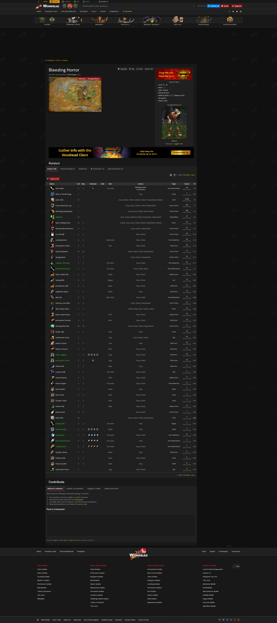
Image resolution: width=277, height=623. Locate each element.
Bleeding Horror (140, 187)
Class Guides (42, 569)
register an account (74, 540)
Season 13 (207, 573)
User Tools (57, 620)
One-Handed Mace (174, 297)
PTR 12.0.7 (75, 5)
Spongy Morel (60, 257)
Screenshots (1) (174, 105)
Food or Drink (174, 206)
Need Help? (45, 620)
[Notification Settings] (233, 11)
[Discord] (219, 619)
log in (65, 540)
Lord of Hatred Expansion (213, 569)
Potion (174, 223)
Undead (64, 60)
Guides (103, 11)
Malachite (59, 217)
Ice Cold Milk (60, 234)
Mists (87, 1)
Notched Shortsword (63, 269)
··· (93, 1)
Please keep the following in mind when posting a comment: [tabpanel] (72, 517)
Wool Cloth (59, 418)
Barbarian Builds (209, 584)
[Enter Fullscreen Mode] (229, 11)
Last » (193, 175)
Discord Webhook (68, 11)
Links (141, 69)
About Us (67, 620)
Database (84, 11)
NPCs (58, 60)
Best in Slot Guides (154, 573)
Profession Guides (44, 584)
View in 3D (149, 69)
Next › (188, 175)
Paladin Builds (208, 595)
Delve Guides (42, 573)
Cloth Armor (174, 246)
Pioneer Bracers (61, 378)
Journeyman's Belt (62, 286)
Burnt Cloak (60, 395)
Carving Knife (60, 424)
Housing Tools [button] (51, 11)
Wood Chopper (61, 383)
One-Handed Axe (174, 240)
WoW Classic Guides (155, 566)
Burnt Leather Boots (63, 315)
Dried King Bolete (62, 251)
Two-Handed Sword (174, 441)
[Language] (240, 11)
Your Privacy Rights (91, 620)
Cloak (174, 332)
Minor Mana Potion (62, 309)
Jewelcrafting (174, 217)
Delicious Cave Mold (63, 303)
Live (64, 6)
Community (114, 11)
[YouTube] (234, 619)
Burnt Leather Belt (62, 274)
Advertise (77, 620)
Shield (174, 389)
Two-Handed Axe (174, 383)
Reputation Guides (97, 588)
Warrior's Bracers (62, 349)
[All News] (38, 1)
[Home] (48, 6)
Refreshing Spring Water (64, 211)
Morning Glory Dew (62, 326)
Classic (67, 1)
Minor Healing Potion (63, 223)
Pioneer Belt (60, 406)
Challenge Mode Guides (99, 599)
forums (72, 504)
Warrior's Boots (61, 343)
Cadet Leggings (61, 355)
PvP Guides (151, 591)
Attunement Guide (154, 569)
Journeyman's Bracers (63, 320)
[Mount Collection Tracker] (121, 152)
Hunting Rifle (60, 280)
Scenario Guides (96, 595)
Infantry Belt (60, 366)
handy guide (78, 500)
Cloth (174, 200)
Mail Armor (173, 343)
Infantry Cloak (60, 458)
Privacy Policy (130, 620)
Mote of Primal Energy (63, 194)
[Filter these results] (174, 175)
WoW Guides (42, 566)
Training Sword (61, 446)
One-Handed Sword (174, 188)
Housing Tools (50, 551)
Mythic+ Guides (43, 580)
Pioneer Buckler (61, 464)
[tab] (51, 169)
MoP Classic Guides (98, 566)
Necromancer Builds (211, 591)
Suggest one (178, 144)
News (39, 11)
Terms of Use (143, 620)
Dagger (174, 423)
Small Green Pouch (62, 469)
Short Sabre (60, 188)
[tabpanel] (121, 325)
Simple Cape (60, 332)
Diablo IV (104, 1)
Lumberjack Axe (61, 240)
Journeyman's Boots (63, 246)
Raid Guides (41, 588)
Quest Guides (95, 584)
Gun (174, 280)
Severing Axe (60, 435)
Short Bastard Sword (63, 441)
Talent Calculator (44, 591)
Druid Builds (207, 588)
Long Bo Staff (60, 372)
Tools (204, 551)
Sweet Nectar (60, 412)
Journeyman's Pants (62, 360)
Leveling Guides (43, 577)
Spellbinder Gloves (62, 292)
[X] (223, 619)
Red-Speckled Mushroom (64, 229)
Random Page (106, 620)
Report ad (229, 546)
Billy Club (59, 297)
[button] (89, 98)
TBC (77, 1)
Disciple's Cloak (61, 401)
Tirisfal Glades (72, 75)
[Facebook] (231, 619)
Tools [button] (93, 11)
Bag (174, 337)
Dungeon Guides (96, 577)
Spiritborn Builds (209, 606)
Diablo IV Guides (209, 566)
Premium (118, 620)
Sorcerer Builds (209, 602)
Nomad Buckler (61, 429)
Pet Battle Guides (97, 591)
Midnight (40, 599)
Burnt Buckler (60, 389)
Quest (174, 194)
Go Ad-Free (127, 11)
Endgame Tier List (210, 577)
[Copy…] (170, 175)
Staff (173, 372)
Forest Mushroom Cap (63, 206)
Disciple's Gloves (61, 452)
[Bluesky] (227, 619)
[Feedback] (237, 11)
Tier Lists (41, 595)
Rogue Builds (208, 599)
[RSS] (238, 619)
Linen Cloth (59, 200)
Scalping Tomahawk (63, 263)
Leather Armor (173, 274)
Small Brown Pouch (62, 338)
